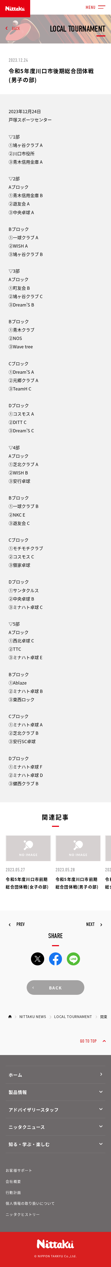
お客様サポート (19, 1170)
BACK (16, 28)
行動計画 (13, 1192)
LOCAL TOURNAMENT (73, 1016)
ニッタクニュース (27, 1127)
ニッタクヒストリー (23, 1214)
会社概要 (13, 1181)
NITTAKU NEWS (32, 1016)
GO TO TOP (88, 1041)
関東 (103, 1016)
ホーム (15, 1074)
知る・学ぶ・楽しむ (29, 1144)
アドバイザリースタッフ (34, 1109)
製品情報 (18, 1092)
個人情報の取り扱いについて (30, 1203)
